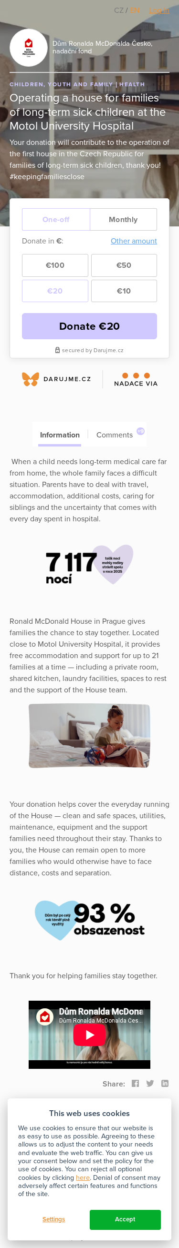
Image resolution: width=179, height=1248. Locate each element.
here (83, 1178)
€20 (55, 291)
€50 (124, 265)
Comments (120, 434)
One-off (55, 219)
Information (60, 435)
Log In (159, 10)
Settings (53, 1219)
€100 (55, 265)
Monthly (123, 219)
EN (134, 10)
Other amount (134, 241)
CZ (120, 10)
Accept (125, 1219)
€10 (124, 291)
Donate (89, 326)
